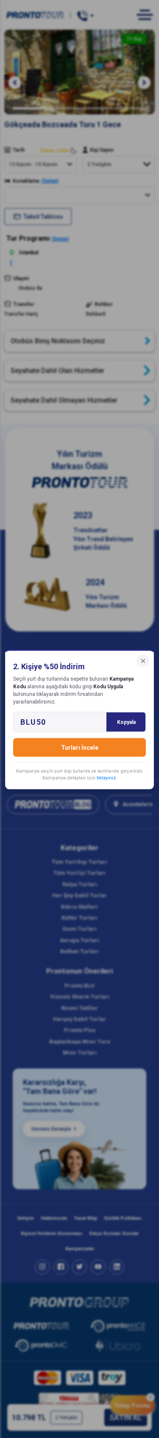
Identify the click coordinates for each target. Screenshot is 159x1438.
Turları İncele (79, 747)
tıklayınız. (107, 777)
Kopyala (126, 722)
